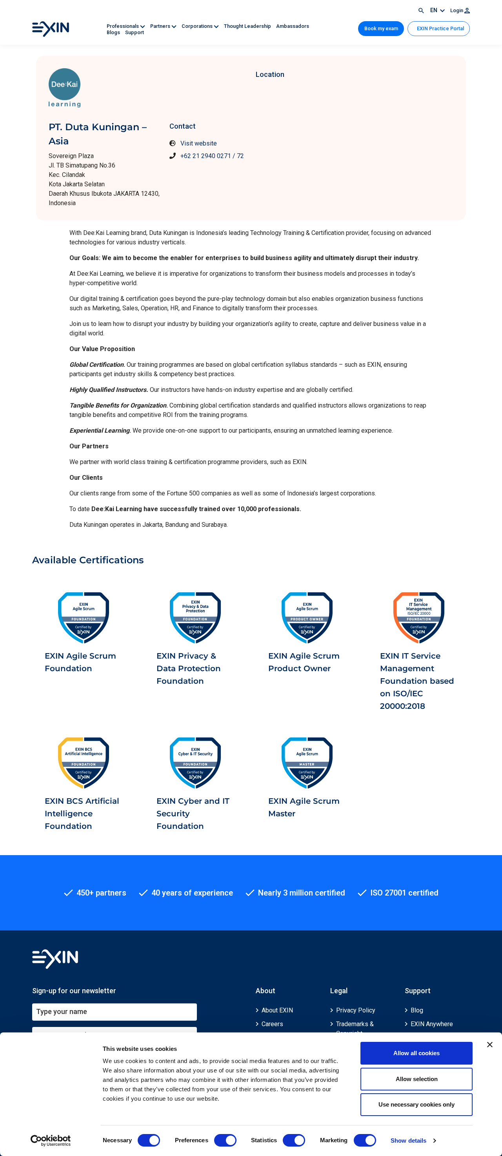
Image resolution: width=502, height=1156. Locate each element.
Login (457, 10)
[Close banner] (490, 1044)
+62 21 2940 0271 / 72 (212, 156)
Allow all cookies (416, 1053)
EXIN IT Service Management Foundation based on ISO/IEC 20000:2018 (417, 681)
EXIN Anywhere (432, 1024)
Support (134, 32)
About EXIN (277, 1010)
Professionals (123, 26)
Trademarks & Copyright (355, 1028)
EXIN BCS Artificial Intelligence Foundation (82, 813)
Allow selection (417, 1079)
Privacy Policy (355, 1010)
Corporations (198, 26)
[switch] (225, 1140)
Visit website (198, 143)
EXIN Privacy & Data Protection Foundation (188, 668)
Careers (272, 1024)
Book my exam (381, 28)
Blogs (114, 32)
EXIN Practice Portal (440, 28)
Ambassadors (292, 26)
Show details (408, 1140)
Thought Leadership (248, 26)
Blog (417, 1010)
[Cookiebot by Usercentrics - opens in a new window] (50, 1141)
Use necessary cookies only (416, 1104)
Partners (160, 26)
